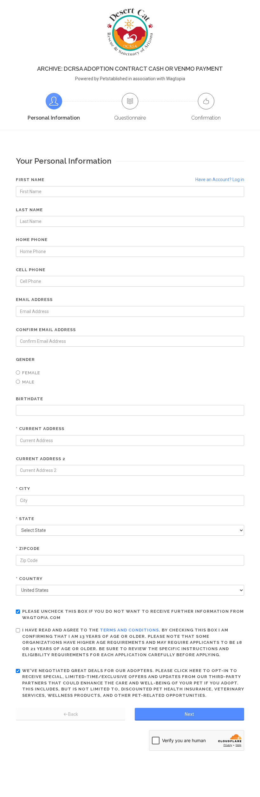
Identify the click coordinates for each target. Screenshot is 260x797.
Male (28, 382)
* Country (29, 578)
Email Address (34, 299)
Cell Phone (30, 269)
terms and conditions (129, 630)
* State (25, 518)
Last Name (29, 209)
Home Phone (32, 239)
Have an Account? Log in (219, 179)
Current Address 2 (40, 458)
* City (23, 488)
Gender (25, 359)
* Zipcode (28, 548)
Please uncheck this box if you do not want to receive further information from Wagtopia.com (133, 614)
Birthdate (29, 398)
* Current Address (40, 428)
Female (31, 372)
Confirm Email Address (46, 329)
